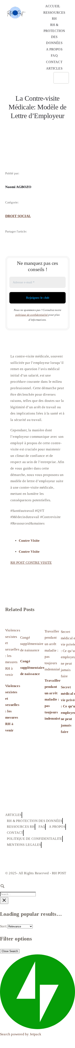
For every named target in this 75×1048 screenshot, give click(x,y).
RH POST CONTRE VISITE (31, 563)
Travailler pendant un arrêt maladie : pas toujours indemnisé (52, 650)
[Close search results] (4, 900)
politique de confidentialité (31, 314)
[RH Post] (15, 4)
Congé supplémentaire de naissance (32, 644)
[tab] (42, 541)
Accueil (12, 125)
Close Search (10, 951)
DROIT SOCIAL (18, 216)
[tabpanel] (37, 565)
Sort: (3, 926)
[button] (46, 78)
